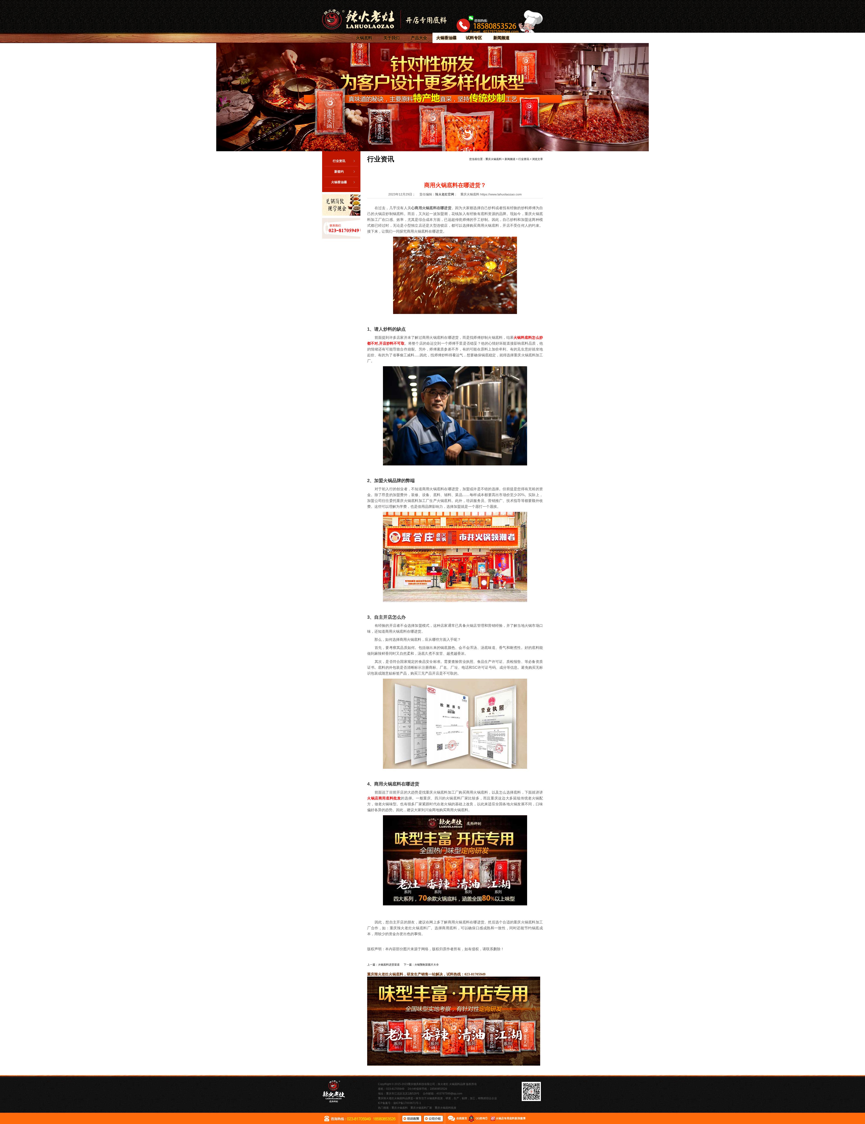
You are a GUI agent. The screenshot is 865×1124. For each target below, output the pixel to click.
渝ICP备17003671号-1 (407, 1103)
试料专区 (474, 38)
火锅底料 (364, 38)
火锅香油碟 (446, 38)
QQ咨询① (482, 1118)
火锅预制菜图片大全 (426, 964)
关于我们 (391, 38)
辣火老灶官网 (444, 194)
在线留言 (461, 1118)
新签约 (339, 171)
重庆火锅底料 (493, 159)
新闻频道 (501, 38)
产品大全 (419, 38)
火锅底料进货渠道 (389, 964)
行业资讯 (339, 161)
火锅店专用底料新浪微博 (511, 1118)
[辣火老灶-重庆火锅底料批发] (384, 19)
